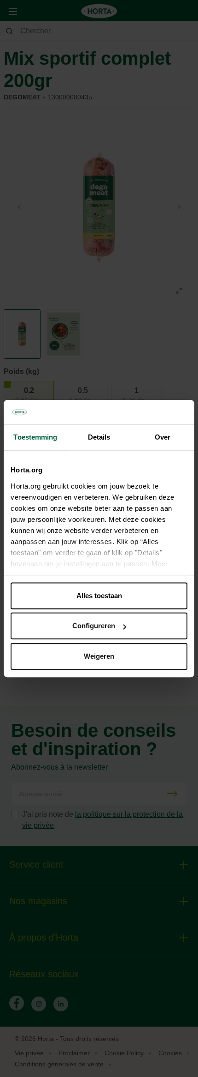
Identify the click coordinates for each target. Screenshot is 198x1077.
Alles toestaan (99, 596)
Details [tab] (99, 437)
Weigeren (99, 656)
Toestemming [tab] (35, 437)
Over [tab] (162, 437)
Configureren (93, 626)
